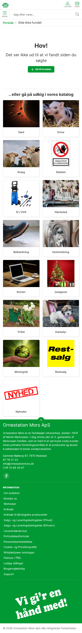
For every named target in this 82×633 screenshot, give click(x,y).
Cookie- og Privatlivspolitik (20, 547)
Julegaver (60, 291)
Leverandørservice (15, 530)
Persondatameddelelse (18, 541)
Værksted (61, 212)
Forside (8, 23)
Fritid (21, 331)
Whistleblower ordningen (19, 552)
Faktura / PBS (12, 557)
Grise (60, 132)
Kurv (77, 6)
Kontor (21, 291)
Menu (5, 16)
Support (9, 574)
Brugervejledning (14, 568)
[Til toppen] (41, 420)
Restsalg (60, 371)
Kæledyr (60, 331)
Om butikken (12, 493)
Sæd (21, 132)
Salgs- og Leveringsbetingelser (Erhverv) (29, 525)
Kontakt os (10, 498)
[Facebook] (6, 475)
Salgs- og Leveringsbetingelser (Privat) (28, 520)
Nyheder (21, 411)
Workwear (10, 503)
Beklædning (21, 252)
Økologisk (21, 371)
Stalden (61, 172)
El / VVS (21, 212)
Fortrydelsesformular (16, 536)
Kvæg (21, 172)
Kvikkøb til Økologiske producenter (25, 514)
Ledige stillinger (13, 563)
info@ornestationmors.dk (18, 463)
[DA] (5, 4)
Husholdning (60, 252)
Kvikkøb (9, 509)
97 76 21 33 (10, 459)
